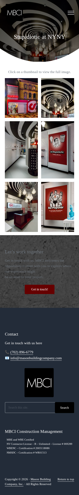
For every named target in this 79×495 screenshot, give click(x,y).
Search (64, 407)
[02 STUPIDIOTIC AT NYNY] (57, 98)
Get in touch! (39, 289)
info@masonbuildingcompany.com (36, 358)
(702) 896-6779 (21, 352)
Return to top (66, 479)
